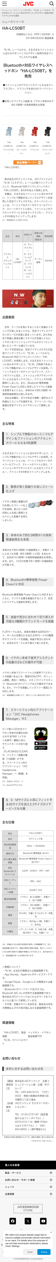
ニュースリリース (15, 10)
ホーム (4, 10)
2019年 (27, 10)
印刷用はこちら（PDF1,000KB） (34, 34)
